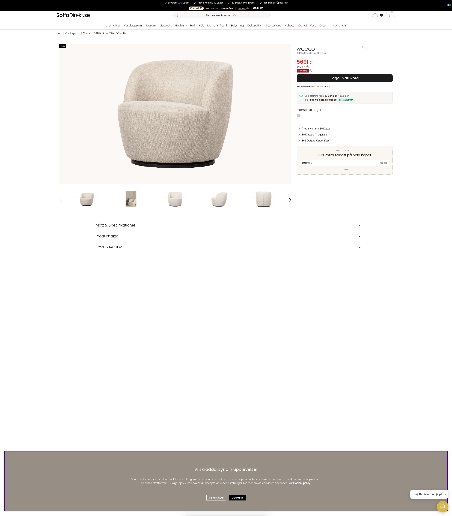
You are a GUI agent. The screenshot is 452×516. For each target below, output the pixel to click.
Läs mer (344, 95)
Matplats (165, 25)
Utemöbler (113, 25)
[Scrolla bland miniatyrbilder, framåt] (289, 200)
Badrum (181, 25)
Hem (59, 33)
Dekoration (255, 25)
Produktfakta (107, 236)
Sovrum (150, 25)
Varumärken (318, 25)
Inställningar (216, 497)
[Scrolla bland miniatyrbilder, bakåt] (61, 200)
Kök (201, 25)
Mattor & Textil (217, 25)
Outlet (302, 25)
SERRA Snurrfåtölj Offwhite (110, 33)
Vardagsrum (133, 25)
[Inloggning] (375, 15)
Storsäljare (273, 25)
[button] (226, 8)
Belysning (237, 25)
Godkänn (237, 497)
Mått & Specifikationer (115, 225)
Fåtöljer (87, 33)
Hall (192, 25)
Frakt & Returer (109, 247)
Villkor (345, 170)
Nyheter (290, 25)
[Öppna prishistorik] (307, 67)
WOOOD (306, 49)
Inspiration (338, 25)
